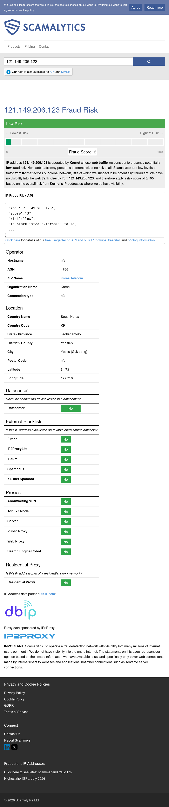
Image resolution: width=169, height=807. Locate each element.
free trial (114, 240)
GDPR (9, 705)
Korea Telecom (72, 278)
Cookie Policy (14, 699)
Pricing (30, 46)
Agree (135, 7)
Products (13, 46)
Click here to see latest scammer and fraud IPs (38, 772)
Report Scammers (17, 740)
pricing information (141, 240)
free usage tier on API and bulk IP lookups (75, 240)
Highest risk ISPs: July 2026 (24, 778)
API (52, 71)
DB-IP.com (47, 593)
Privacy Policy (14, 692)
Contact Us (12, 733)
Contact (44, 46)
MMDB (65, 71)
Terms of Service (16, 711)
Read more (155, 7)
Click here (12, 240)
